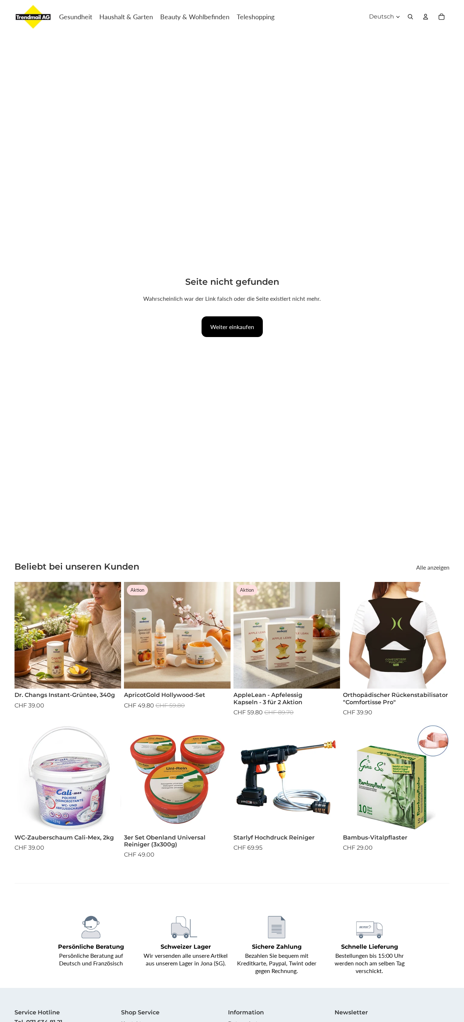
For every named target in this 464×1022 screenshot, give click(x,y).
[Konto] (426, 17)
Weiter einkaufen (232, 326)
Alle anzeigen (433, 567)
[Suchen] (410, 17)
